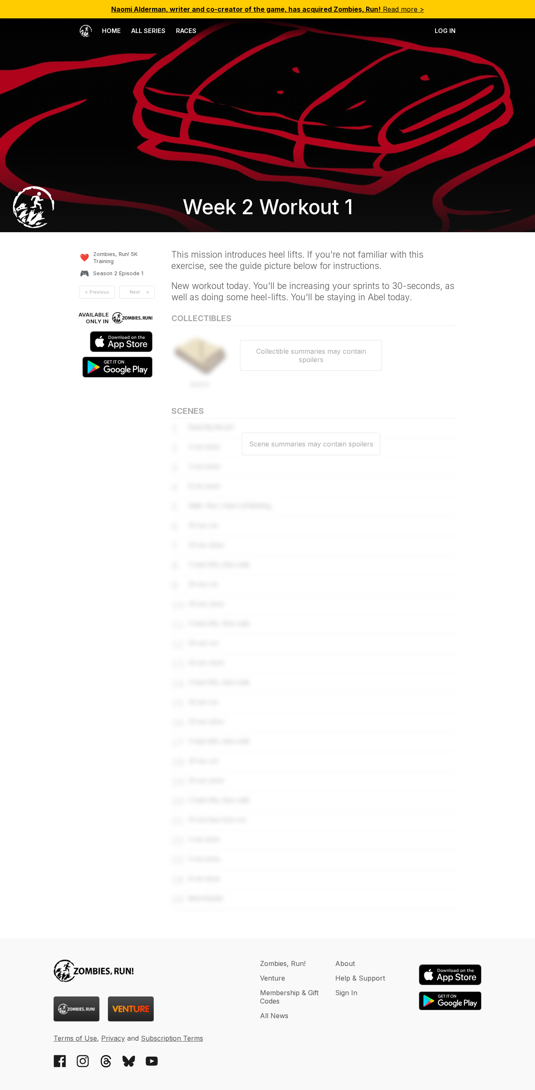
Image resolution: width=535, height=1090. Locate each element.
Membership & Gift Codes (289, 997)
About (345, 963)
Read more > (267, 9)
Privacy (113, 1038)
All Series (148, 30)
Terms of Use (75, 1038)
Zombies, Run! (283, 963)
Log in (445, 30)
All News (274, 1015)
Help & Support (360, 978)
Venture (272, 978)
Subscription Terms (172, 1038)
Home (110, 30)
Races (186, 30)
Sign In (346, 993)
